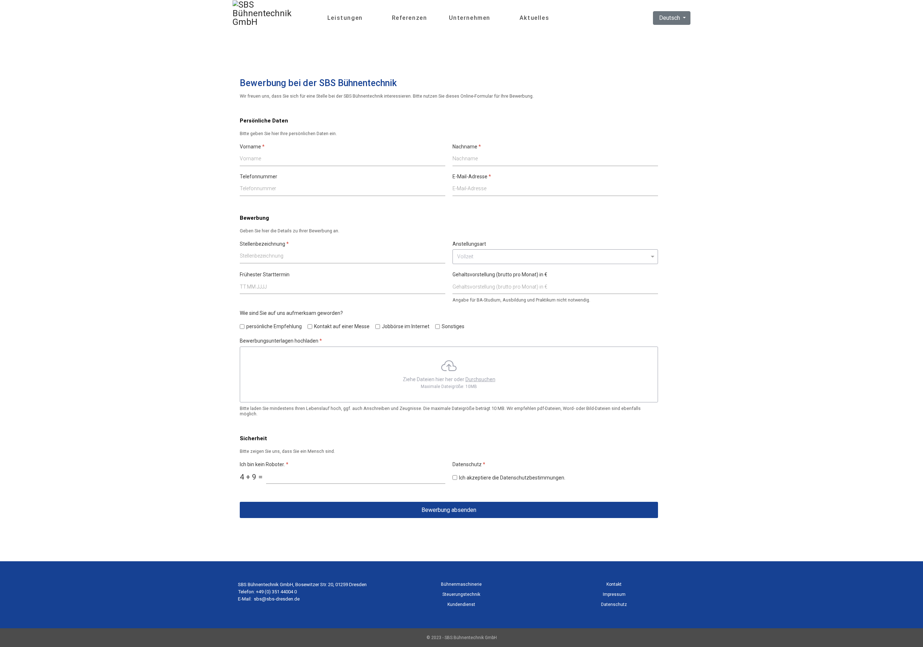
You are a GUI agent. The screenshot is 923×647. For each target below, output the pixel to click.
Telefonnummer (258, 176)
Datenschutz (614, 604)
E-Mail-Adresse (471, 176)
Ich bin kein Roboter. (264, 464)
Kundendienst (461, 604)
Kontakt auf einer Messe (342, 326)
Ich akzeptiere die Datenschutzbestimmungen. (512, 478)
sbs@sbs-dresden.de (277, 599)
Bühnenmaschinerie (461, 584)
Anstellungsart (469, 244)
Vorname (252, 147)
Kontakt (614, 584)
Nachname (466, 147)
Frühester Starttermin (265, 274)
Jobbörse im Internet (405, 326)
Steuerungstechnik (461, 594)
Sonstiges (453, 326)
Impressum (614, 594)
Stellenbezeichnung (264, 244)
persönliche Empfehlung (274, 326)
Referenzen (409, 17)
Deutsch (669, 17)
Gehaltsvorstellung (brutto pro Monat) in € (499, 274)
